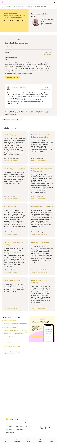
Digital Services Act (20, 429)
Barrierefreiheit (10, 432)
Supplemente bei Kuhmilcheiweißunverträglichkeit (12, 345)
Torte (5, 349)
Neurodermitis (7, 342)
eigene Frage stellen (13, 77)
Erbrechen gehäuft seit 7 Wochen (12, 336)
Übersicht (9, 46)
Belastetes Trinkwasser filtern (11, 320)
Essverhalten (7, 339)
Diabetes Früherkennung (10, 327)
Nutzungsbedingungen (21, 426)
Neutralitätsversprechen (21, 423)
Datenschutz (9, 429)
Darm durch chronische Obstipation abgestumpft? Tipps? (13, 352)
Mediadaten (9, 426)
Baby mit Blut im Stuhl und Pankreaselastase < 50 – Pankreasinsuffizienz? (15, 324)
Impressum (9, 423)
